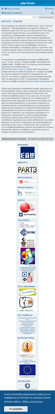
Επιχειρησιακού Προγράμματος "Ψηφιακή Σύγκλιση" (27, 361)
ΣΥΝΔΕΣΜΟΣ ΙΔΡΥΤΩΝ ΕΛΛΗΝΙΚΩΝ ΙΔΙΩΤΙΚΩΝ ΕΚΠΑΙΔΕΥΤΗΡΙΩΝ (27, 269)
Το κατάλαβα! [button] (15, 409)
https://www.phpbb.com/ (45, 81)
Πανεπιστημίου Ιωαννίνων (27, 329)
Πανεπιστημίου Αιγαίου (27, 327)
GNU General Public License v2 (13, 69)
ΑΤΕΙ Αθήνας (27, 333)
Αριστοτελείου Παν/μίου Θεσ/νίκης (27, 318)
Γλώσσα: (35, 17)
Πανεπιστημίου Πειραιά (27, 332)
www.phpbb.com (29, 72)
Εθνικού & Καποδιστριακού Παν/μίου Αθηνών (27, 321)
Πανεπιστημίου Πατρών (27, 330)
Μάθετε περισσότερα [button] (32, 401)
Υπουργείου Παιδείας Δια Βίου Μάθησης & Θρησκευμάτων (27, 390)
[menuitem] (12, 8)
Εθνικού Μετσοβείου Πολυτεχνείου (27, 325)
